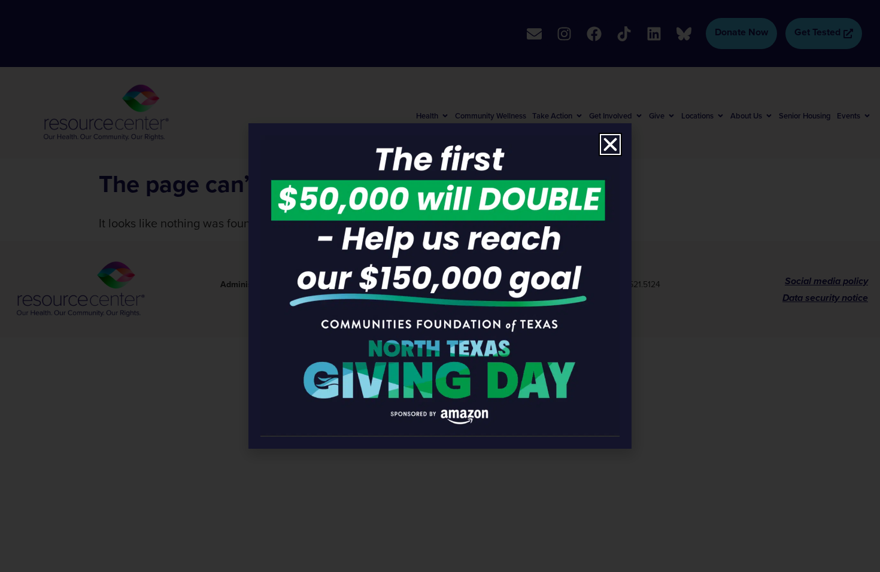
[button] (610, 144)
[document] (440, 286)
